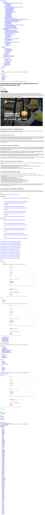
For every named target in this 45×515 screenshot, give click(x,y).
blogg (3, 71)
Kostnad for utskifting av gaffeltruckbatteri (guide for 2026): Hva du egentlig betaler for (16, 238)
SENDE (11, 294)
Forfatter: (1, 87)
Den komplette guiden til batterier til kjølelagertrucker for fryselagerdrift (14, 233)
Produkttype (11, 281)
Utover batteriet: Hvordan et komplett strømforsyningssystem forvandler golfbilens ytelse (16, 201)
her (25, 296)
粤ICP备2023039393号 (25, 372)
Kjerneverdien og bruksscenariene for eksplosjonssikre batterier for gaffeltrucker (15, 211)
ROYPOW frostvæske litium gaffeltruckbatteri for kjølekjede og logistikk (14, 216)
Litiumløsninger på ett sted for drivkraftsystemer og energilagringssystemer (14, 206)
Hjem (3, 70)
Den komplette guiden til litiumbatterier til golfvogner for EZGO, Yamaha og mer (15, 228)
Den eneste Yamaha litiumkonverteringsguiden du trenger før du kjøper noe (14, 223)
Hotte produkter (2, 373)
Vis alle (1, 259)
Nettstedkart (7, 373)
